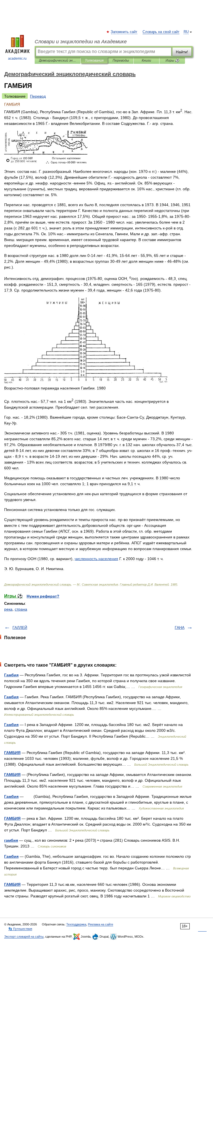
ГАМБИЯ (12, 752)
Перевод (38, 96)
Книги (146, 60)
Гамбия (11, 675)
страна (21, 609)
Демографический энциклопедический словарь (57, 60)
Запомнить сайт (124, 32)
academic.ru (17, 58)
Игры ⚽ (172, 60)
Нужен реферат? (43, 596)
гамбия (11, 840)
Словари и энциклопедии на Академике (81, 41)
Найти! (182, 52)
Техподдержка (76, 924)
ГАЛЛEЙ (19, 627)
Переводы (121, 60)
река (8, 609)
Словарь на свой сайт (161, 32)
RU (186, 32)
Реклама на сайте (100, 924)
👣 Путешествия (20, 928)
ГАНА (179, 627)
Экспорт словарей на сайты (24, 936)
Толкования (94, 60)
